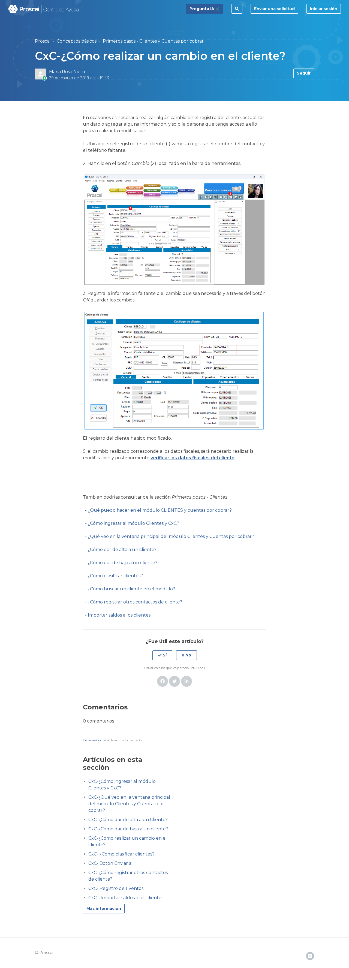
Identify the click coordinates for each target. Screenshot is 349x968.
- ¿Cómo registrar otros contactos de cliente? (133, 602)
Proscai (42, 41)
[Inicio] (43, 9)
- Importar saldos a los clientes (117, 615)
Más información (103, 908)
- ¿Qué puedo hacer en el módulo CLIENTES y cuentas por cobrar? (157, 510)
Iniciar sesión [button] (323, 8)
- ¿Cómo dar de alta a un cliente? (121, 549)
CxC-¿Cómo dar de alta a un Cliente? (128, 819)
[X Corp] (174, 681)
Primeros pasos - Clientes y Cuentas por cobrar (153, 41)
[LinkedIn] (186, 681)
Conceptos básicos (77, 41)
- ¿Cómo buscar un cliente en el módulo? (130, 588)
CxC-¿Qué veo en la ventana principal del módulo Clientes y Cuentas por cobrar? (129, 804)
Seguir (304, 73)
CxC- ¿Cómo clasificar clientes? (121, 854)
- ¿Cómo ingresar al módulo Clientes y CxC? (131, 523)
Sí (165, 655)
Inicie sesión (92, 740)
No (188, 655)
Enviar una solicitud (274, 8)
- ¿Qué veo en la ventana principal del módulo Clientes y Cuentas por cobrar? (169, 536)
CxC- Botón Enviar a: (110, 863)
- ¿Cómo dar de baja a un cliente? (121, 562)
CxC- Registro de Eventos (115, 888)
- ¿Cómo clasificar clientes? (114, 575)
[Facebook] (162, 681)
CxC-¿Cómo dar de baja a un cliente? (128, 828)
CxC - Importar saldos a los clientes (125, 897)
